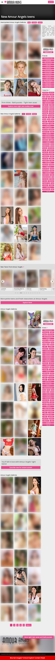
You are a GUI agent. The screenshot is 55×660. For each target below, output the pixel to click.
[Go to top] (51, 655)
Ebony (44, 119)
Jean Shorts (48, 135)
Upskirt (51, 185)
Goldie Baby (46, 373)
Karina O (48, 385)
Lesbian (45, 140)
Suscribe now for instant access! (21, 467)
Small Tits (45, 175)
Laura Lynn (48, 394)
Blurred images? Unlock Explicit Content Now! (27, 658)
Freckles (51, 123)
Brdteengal (48, 60)
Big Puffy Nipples (48, 80)
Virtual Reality (46, 189)
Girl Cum (45, 129)
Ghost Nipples (48, 127)
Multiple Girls (46, 146)
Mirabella (48, 422)
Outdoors (50, 150)
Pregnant (45, 160)
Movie (52, 144)
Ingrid (45, 377)
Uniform (45, 185)
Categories (45, 90)
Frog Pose (48, 125)
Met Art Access (48, 62)
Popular (40, 22)
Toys (52, 183)
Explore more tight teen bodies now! (21, 106)
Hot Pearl (51, 375)
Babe (52, 96)
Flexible (45, 123)
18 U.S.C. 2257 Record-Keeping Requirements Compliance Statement (30, 654)
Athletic (48, 96)
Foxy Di (52, 367)
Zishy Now (48, 66)
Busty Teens (48, 87)
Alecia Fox (50, 334)
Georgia (45, 369)
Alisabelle (48, 338)
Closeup (51, 113)
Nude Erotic (48, 82)
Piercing (45, 158)
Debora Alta (48, 357)
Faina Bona (48, 365)
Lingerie (51, 140)
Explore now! (48, 52)
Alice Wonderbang (48, 336)
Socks (51, 175)
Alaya (44, 334)
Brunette (45, 111)
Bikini (51, 105)
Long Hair (48, 142)
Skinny (51, 170)
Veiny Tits (48, 187)
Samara (31, 94)
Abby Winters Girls (48, 58)
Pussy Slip (45, 164)
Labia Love (48, 78)
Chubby (51, 111)
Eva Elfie (45, 363)
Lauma (17, 77)
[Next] (52, 281)
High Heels (48, 133)
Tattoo (51, 179)
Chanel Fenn (48, 350)
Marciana (48, 406)
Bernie (52, 344)
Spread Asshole (46, 177)
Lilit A (52, 400)
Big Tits (45, 105)
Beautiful (51, 98)
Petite (51, 156)
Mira (52, 420)
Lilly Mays (45, 402)
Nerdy (52, 146)
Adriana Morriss (48, 330)
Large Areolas (48, 137)
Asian (51, 94)
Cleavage (45, 113)
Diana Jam (48, 359)
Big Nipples (48, 100)
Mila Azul (45, 418)
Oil (44, 150)
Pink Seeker (48, 68)
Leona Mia (45, 400)
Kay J (44, 390)
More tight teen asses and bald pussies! (38, 637)
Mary (45, 412)
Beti (45, 346)
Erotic (48, 119)
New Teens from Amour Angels (11, 267)
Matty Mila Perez (48, 414)
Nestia (3, 223)
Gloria (51, 369)
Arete (44, 344)
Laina (44, 392)
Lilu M (51, 402)
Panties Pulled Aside (48, 154)
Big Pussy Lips (48, 103)
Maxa (25, 39)
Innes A (51, 377)
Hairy (52, 131)
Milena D (46, 420)
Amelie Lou (45, 340)
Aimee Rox (45, 332)
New (29, 22)
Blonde (51, 107)
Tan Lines (45, 179)
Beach (44, 98)
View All (48, 191)
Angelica (52, 340)
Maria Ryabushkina (48, 410)
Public (51, 160)
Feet (53, 119)
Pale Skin (45, 152)
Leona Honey (48, 398)
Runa (38, 167)
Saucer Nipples (48, 72)
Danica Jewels (48, 355)
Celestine (51, 348)
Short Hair (45, 170)
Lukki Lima (50, 404)
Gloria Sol (48, 371)
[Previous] (2, 281)
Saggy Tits (48, 166)
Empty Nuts (48, 76)
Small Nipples (48, 172)
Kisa (52, 390)
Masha (51, 412)
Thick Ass (51, 181)
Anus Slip (45, 94)
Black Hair (45, 107)
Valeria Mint (32, 619)
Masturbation (46, 144)
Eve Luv (51, 363)
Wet (52, 189)
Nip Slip (45, 148)
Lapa (48, 392)
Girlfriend (51, 129)
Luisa (39, 76)
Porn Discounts (48, 70)
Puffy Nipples (48, 162)
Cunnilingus (51, 115)
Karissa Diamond (48, 387)
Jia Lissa (51, 379)
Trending (34, 22)
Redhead (51, 164)
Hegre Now (48, 64)
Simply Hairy (48, 85)
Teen (44, 181)
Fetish (44, 121)
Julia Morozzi (48, 381)
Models (44, 328)
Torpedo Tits (46, 183)
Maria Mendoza (48, 408)
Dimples (51, 117)
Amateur (45, 92)
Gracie (52, 373)
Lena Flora (48, 396)
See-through (46, 168)
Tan (53, 177)
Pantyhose (45, 156)
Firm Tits (51, 121)
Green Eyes (46, 131)
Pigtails (51, 158)
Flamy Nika (45, 367)
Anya (52, 342)
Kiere (48, 390)
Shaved (52, 168)
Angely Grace (46, 342)
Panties (51, 152)
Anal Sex (51, 92)
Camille (51, 346)
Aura (39, 380)
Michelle (51, 416)
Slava (31, 436)
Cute (45, 117)
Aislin (52, 332)
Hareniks (45, 375)
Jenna (44, 379)
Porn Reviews (48, 74)
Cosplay (45, 115)
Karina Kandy (48, 383)
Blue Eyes (45, 109)
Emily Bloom (48, 361)
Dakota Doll (48, 352)
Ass (44, 96)
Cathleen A (45, 348)
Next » (28, 625)
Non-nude (51, 148)
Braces (51, 109)
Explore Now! (27, 303)
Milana (51, 418)
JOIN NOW (51, 2)
